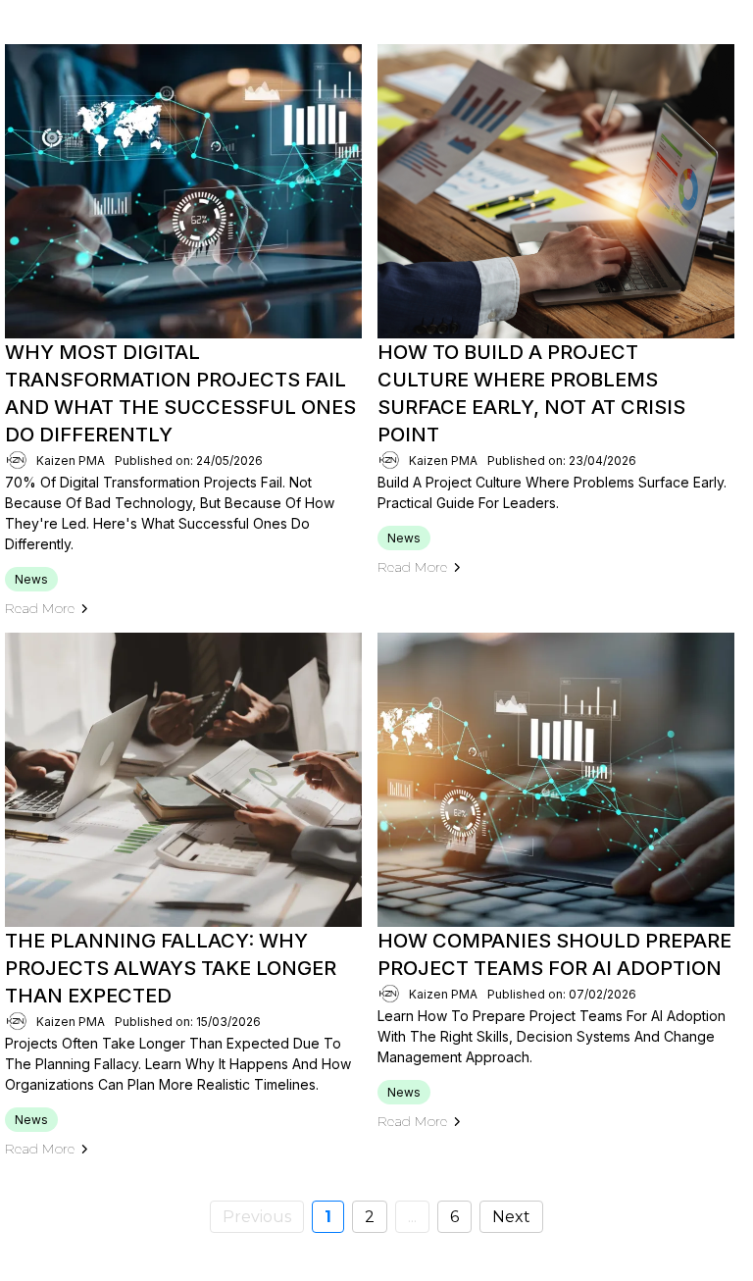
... (412, 1216)
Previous (257, 1216)
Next (511, 1216)
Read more (40, 608)
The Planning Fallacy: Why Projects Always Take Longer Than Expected (170, 968)
